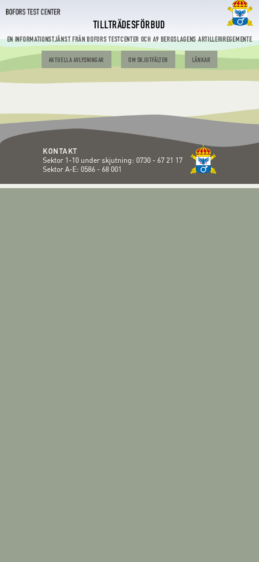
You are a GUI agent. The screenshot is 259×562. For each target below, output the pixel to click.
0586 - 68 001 (101, 169)
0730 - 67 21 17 (160, 160)
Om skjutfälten (148, 60)
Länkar (201, 60)
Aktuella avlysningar (76, 60)
